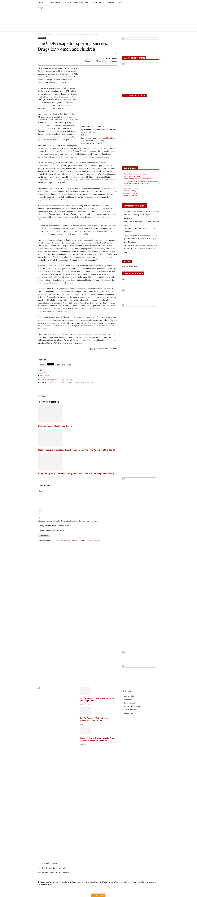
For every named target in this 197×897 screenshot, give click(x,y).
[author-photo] (43, 394)
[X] (153, 3)
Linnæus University (130, 186)
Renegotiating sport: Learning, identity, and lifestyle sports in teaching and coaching (76, 473)
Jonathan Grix (45, 373)
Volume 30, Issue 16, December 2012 (70, 382)
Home (39, 34)
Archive (125, 266)
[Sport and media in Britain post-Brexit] (50, 422)
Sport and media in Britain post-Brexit (55, 426)
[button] (127, 3)
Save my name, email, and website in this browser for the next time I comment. (68, 521)
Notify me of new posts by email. (52, 530)
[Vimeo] (155, 3)
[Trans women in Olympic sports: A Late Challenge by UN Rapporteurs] (85, 734)
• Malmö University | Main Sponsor (135, 174)
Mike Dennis (44, 376)
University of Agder (130, 188)
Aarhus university (130, 193)
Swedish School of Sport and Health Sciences (140, 181)
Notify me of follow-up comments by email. (56, 526)
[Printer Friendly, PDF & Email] (77, 354)
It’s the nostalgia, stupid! (132, 221)
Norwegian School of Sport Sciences (137, 179)
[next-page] (38, 478)
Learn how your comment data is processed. (83, 540)
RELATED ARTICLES (49, 402)
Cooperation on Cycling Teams (60, 380)
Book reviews (48, 34)
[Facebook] (147, 3)
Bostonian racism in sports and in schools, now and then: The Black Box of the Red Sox (77, 450)
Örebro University (130, 195)
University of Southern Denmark (135, 183)
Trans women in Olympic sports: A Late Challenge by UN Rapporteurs (98, 739)
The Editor (41, 396)
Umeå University (129, 191)
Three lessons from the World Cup (135, 228)
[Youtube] (158, 3)
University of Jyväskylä (131, 176)
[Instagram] (150, 3)
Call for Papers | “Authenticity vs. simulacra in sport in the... (95, 719)
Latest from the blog (134, 206)
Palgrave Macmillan (107, 138)
